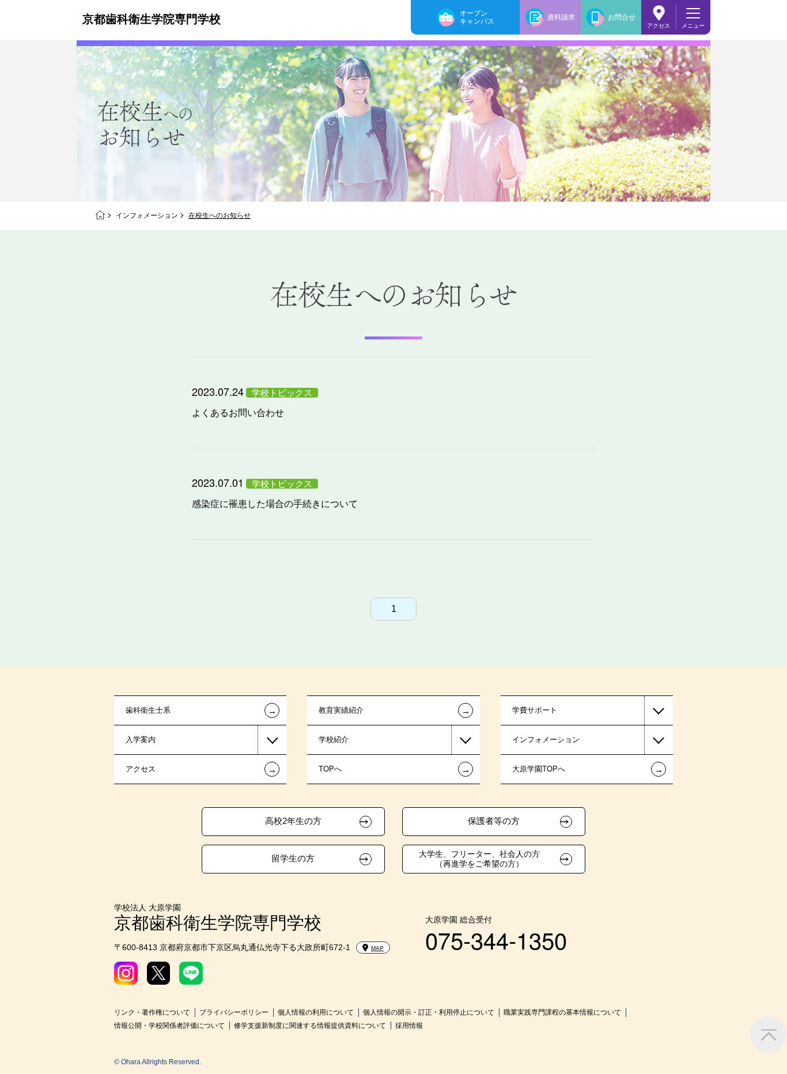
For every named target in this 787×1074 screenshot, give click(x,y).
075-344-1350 (496, 939)
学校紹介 (334, 739)
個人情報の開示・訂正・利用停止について (428, 1012)
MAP (377, 948)
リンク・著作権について (152, 1012)
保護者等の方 (494, 821)
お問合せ (621, 17)
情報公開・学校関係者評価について (169, 1026)
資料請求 (561, 17)
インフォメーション (147, 215)
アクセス (658, 25)
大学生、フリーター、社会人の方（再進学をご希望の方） (479, 858)
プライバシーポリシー (233, 1012)
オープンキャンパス (477, 17)
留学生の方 (293, 858)
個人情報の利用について (316, 1012)
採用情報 (409, 1026)
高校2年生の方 (293, 821)
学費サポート (534, 710)
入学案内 (141, 739)
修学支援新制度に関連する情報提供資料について (310, 1026)
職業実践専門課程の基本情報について (562, 1012)
